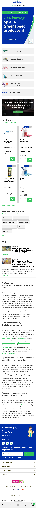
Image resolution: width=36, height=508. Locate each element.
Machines (21, 226)
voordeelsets (6, 347)
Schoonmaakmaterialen (21, 218)
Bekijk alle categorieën (8, 236)
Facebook (3, 443)
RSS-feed (23, 486)
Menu (18, 506)
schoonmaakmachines (23, 343)
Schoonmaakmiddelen (9, 222)
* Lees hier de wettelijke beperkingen (11, 457)
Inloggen (10, 506)
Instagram (7, 443)
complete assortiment (8, 353)
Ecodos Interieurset (24, 179)
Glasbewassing (23, 222)
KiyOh (32, 500)
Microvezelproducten (9, 226)
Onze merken (7, 231)
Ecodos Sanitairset (24, 140)
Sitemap (29, 486)
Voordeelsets (7, 218)
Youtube (11, 443)
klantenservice (25, 405)
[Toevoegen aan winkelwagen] (12, 159)
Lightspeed (24, 496)
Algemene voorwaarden (12, 486)
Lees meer (5, 254)
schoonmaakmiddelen (8, 343)
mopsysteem (22, 338)
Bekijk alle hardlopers (8, 205)
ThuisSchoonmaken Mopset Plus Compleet (10, 141)
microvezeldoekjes (7, 338)
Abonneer (29, 454)
